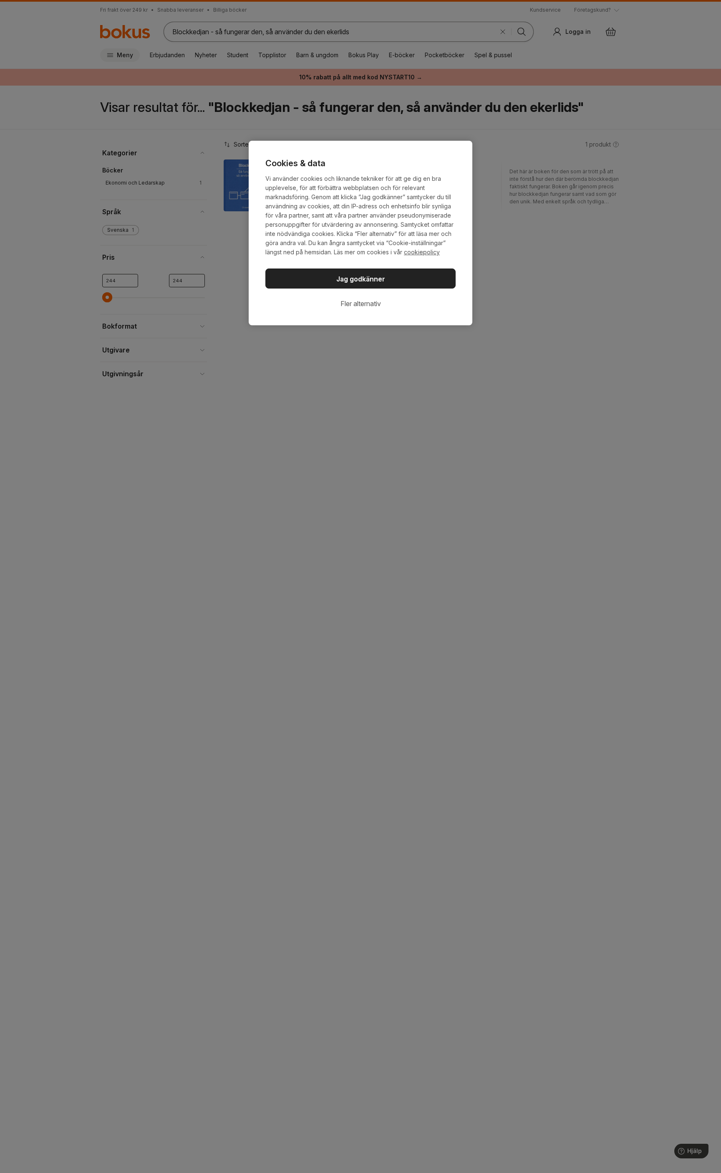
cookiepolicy (422, 252)
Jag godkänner (360, 279)
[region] (360, 233)
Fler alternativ (360, 303)
